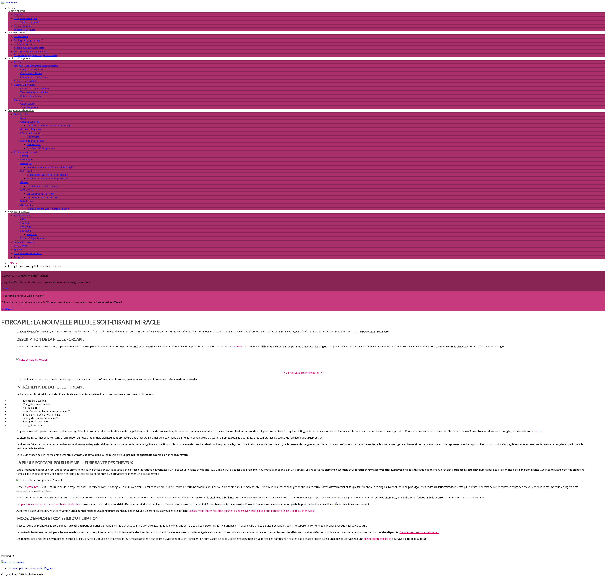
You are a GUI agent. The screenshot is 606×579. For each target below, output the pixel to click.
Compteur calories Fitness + (28, 253)
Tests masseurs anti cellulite (34, 92)
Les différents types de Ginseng (42, 186)
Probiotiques (26, 159)
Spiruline (18, 249)
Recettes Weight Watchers (33, 238)
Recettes (18, 62)
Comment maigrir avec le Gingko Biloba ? (48, 209)
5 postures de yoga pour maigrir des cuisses (35, 55)
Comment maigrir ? (23, 26)
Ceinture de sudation (30, 96)
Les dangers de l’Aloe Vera (40, 193)
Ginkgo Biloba (27, 205)
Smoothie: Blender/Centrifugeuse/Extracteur (36, 65)
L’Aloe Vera (26, 190)
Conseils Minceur (16, 10)
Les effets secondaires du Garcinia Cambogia (49, 125)
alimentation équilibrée (377, 538)
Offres (23, 219)
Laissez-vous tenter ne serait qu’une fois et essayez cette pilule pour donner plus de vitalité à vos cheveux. (252, 511)
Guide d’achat (34, 144)
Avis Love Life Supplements (41, 148)
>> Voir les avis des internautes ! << (303, 372)
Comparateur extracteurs (32, 69)
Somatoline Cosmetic (24, 242)
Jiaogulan (18, 257)
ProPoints (25, 223)
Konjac (23, 118)
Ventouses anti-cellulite (25, 81)
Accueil (11, 8)
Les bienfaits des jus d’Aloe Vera (43, 197)
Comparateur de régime (25, 18)
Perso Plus (25, 227)
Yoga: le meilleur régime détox (29, 47)
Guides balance (28, 103)
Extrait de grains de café (33, 140)
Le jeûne (18, 14)
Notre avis (32, 234)
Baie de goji (26, 163)
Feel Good (25, 230)
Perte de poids (21, 114)
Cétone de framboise (30, 133)
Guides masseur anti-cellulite (34, 88)
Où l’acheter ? (34, 137)
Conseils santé (21, 36)
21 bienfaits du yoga (24, 44)
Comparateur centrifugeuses (34, 77)
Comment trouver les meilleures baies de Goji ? (50, 167)
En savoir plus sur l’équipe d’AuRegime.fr (32, 568)
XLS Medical (20, 245)
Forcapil (24, 155)
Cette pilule (235, 346)
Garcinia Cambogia (30, 121)
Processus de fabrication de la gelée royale (47, 178)
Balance (18, 100)
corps (537, 431)
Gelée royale (26, 171)
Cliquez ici (7, 288)
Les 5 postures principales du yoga (31, 51)
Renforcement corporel (25, 152)
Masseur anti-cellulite (24, 84)
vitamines (32, 487)
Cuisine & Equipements (19, 58)
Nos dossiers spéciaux (19, 211)
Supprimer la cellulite (24, 29)
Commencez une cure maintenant (419, 532)
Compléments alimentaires (21, 110)
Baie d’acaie (26, 201)
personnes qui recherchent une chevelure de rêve (50, 504)
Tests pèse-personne (30, 107)
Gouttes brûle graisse (30, 129)
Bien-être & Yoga (16, 32)
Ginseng (24, 182)
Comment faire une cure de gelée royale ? (47, 174)
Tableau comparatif (29, 22)
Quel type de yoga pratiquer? (28, 40)
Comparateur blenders (31, 73)
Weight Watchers (22, 215)
